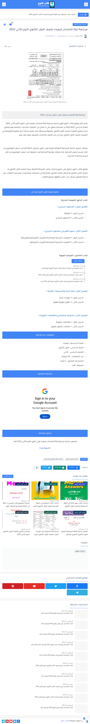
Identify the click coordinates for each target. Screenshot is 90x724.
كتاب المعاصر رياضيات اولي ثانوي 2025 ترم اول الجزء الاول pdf (52, 645)
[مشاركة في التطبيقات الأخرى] (37, 468)
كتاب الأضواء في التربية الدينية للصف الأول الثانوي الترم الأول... (61, 268)
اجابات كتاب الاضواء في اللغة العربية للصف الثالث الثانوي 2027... (51, 14)
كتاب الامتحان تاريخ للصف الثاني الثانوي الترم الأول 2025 (54, 666)
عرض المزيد (8, 476)
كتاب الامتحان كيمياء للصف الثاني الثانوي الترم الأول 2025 (54, 697)
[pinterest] (12, 586)
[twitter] (55, 586)
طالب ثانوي (64, 721)
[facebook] (77, 586)
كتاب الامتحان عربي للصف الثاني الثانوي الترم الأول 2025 (54, 687)
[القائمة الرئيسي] (86, 4)
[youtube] (34, 586)
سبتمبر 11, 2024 (68, 663)
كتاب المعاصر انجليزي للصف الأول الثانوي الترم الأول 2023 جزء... (61, 281)
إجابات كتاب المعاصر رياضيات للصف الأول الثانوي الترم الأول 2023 (60, 275)
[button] (73, 468)
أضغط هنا (45, 448)
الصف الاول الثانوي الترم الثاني (53, 459)
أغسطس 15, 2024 (67, 611)
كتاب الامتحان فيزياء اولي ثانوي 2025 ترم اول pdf (57, 708)
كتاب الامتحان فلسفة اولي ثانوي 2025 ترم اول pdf (56, 634)
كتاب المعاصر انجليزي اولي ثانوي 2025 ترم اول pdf (56, 655)
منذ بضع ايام (82, 501)
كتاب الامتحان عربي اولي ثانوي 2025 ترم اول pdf (57, 624)
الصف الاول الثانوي (80, 24)
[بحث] (4, 4)
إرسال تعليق (80, 551)
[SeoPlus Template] (86, 721)
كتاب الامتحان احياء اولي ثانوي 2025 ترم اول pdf (57, 676)
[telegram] (77, 592)
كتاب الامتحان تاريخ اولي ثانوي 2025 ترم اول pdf (57, 613)
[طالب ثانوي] (46, 4)
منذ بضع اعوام (77, 266)
